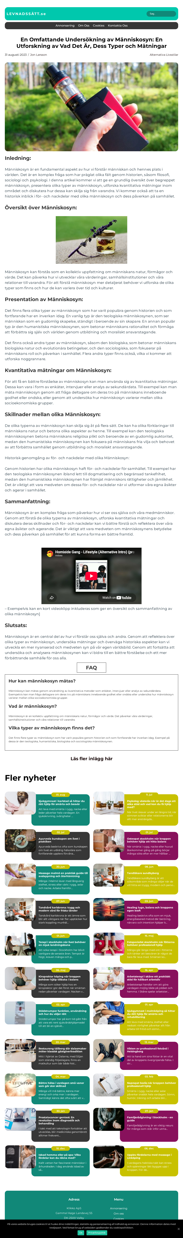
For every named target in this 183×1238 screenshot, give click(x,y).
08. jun (149, 866)
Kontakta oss (118, 25)
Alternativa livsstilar (164, 54)
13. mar (149, 1042)
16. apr (149, 970)
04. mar (61, 1076)
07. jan (149, 1111)
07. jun (60, 901)
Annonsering (65, 25)
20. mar (60, 1042)
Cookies (98, 25)
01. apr (149, 1004)
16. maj (149, 935)
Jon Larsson (38, 54)
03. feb (149, 1076)
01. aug (60, 794)
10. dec (60, 1148)
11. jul (149, 794)
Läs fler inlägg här (92, 758)
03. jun (149, 901)
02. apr (60, 1004)
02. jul (60, 832)
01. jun (61, 935)
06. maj (60, 970)
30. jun (60, 866)
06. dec (149, 1148)
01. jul (149, 832)
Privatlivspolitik (96, 1232)
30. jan (60, 1111)
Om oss (83, 25)
